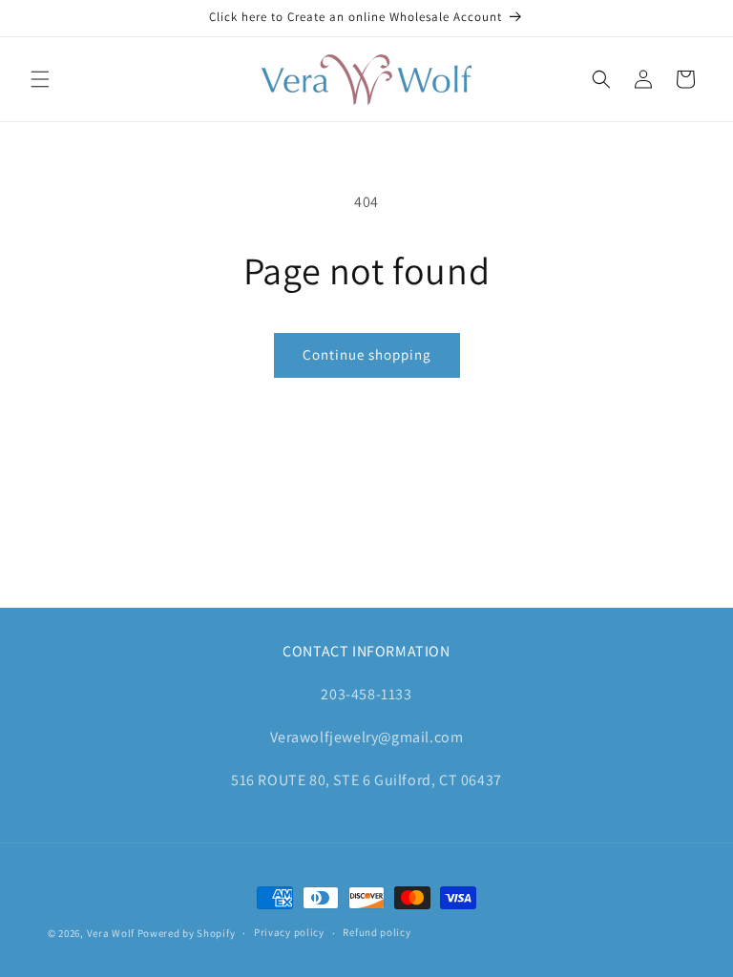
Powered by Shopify (186, 933)
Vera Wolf (111, 933)
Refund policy (376, 932)
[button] (40, 79)
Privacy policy (289, 932)
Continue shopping (367, 354)
